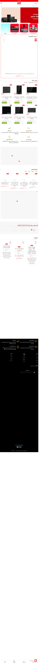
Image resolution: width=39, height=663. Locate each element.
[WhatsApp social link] (18, 1)
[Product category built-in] (5, 29)
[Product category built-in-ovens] (24, 29)
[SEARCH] (2, 6)
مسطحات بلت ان (31, 156)
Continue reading (19, 420)
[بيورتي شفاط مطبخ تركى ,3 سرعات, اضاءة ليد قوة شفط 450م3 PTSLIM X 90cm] (19, 55)
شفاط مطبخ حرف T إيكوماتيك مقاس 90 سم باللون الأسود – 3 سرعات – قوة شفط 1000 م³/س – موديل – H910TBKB (24, 220)
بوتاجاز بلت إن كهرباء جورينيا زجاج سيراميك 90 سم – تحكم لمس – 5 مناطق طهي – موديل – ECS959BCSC (32, 134)
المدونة (32, 408)
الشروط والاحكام (24, 451)
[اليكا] (24, 327)
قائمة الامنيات (37, 449)
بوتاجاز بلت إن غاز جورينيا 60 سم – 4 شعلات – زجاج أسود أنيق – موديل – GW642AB (6, 134)
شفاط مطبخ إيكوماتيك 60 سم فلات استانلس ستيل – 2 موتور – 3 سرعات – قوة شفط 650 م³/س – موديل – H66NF (14, 220)
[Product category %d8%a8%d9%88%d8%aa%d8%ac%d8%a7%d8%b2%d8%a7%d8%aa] (14, 29)
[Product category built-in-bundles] (33, 29)
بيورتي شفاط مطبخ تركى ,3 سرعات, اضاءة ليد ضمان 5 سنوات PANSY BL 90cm (5, 282)
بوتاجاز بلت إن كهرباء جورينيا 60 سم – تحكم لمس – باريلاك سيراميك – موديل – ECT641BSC (19, 154)
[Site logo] (19, 3)
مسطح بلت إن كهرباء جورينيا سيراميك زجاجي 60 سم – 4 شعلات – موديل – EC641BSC (6, 154)
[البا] (14, 327)
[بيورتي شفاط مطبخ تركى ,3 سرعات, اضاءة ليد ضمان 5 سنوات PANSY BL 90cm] (5, 244)
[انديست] (33, 327)
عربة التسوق (37, 452)
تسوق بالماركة (11, 450)
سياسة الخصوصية (23, 449)
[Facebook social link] (20, 1)
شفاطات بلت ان (19, 74)
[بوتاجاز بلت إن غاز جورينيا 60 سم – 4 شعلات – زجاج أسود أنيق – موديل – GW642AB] (6, 126)
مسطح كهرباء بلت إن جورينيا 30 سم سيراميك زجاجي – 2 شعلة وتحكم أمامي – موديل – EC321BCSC (19, 134)
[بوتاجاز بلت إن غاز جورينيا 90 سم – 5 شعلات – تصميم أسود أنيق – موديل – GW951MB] (32, 146)
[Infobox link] (29, 167)
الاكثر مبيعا (10, 452)
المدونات (24, 453)
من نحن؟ (36, 447)
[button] (38, 29)
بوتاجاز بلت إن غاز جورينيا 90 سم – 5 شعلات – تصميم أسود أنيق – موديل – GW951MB (32, 154)
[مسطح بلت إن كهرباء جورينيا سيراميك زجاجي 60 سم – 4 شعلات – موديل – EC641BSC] (6, 146)
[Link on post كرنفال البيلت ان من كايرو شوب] (19, 373)
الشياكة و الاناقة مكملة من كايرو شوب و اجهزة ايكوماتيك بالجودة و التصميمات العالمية (32, 413)
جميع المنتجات (11, 448)
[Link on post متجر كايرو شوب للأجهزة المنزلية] (6, 373)
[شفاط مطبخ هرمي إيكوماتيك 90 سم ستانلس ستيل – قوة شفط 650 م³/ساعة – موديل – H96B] (33, 213)
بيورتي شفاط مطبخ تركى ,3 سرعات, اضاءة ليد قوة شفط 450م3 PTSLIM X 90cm (19, 73)
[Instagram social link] (19, 1)
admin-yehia (17, 413)
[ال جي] (5, 327)
